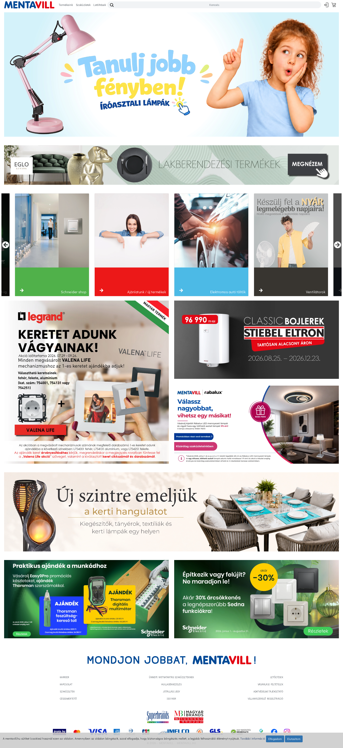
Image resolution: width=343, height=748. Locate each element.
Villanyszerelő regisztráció (265, 698)
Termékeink (66, 5)
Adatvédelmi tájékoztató (268, 691)
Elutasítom (293, 739)
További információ (252, 738)
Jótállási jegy (171, 691)
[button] (22, 290)
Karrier (64, 677)
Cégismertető (68, 698)
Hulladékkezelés (171, 684)
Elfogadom (275, 739)
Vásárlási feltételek (270, 684)
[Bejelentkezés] (326, 5)
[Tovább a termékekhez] (256, 340)
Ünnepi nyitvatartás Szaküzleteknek (171, 677)
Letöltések (99, 5)
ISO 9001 (171, 698)
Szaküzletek (83, 5)
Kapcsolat (66, 684)
